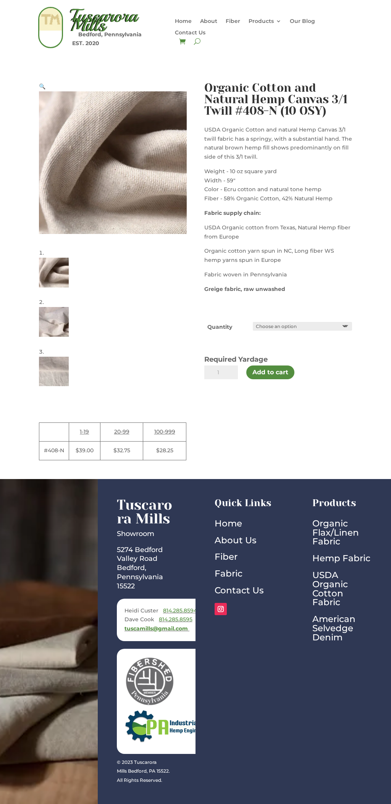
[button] (42, 86)
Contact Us (190, 33)
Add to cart (270, 372)
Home (183, 21)
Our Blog (302, 21)
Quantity (219, 326)
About (208, 21)
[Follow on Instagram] (221, 609)
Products (261, 21)
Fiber (233, 21)
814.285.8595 (175, 619)
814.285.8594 (181, 610)
